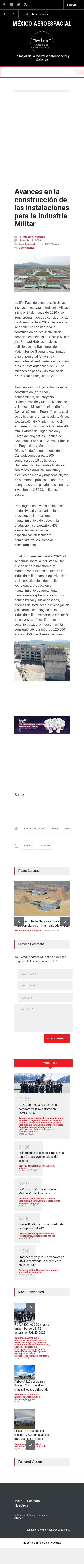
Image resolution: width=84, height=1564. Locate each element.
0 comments (26, 247)
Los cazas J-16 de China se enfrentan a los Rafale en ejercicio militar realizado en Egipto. (39, 14)
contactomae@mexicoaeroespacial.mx (48, 1529)
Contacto (33, 1501)
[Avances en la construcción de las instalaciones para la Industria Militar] (42, 274)
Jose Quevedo (27, 244)
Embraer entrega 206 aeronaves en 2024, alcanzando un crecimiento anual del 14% (41, 1261)
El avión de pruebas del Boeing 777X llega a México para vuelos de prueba (32, 1434)
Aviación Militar (22, 930)
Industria (27, 236)
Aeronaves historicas (42, 1118)
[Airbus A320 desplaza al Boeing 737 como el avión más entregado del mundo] (24, 1372)
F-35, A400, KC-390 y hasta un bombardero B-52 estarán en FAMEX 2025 (38, 1108)
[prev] (19, 921)
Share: (19, 795)
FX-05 (54, 828)
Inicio (18, 1501)
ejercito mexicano (34, 828)
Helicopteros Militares (26, 1356)
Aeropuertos (33, 1397)
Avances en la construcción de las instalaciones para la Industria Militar (41, 208)
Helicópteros (43, 1127)
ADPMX (18, 1518)
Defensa (36, 930)
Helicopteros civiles (29, 1129)
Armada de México (36, 1340)
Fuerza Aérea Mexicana (29, 1350)
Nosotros (21, 1505)
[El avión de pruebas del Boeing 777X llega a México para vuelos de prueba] (24, 1419)
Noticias (40, 236)
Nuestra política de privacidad (42, 1542)
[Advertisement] (42, 140)
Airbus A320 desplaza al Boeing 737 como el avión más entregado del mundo (31, 1385)
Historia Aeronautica (44, 1236)
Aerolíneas (24, 1118)
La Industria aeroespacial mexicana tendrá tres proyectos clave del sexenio (41, 1156)
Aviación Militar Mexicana (39, 1122)
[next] (65, 921)
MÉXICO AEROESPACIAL (42, 24)
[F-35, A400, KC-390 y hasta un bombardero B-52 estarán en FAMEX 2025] (42, 1083)
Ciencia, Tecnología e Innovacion (41, 1123)
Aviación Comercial (41, 1120)
